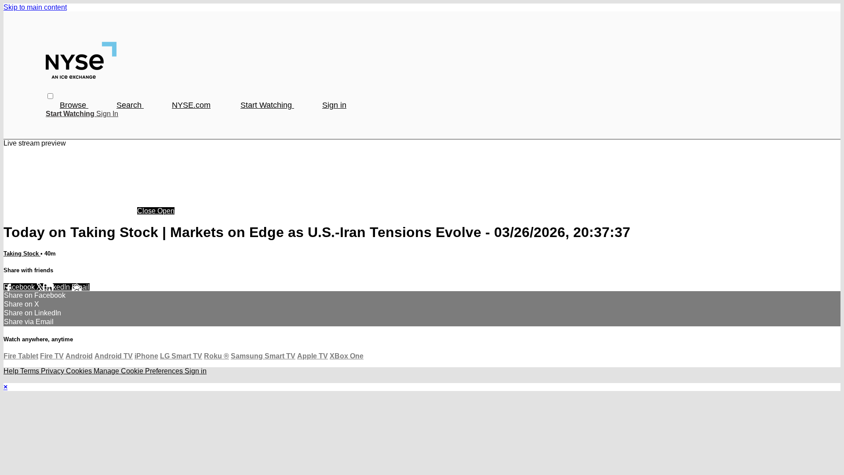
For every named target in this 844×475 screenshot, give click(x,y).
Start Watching (267, 105)
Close (147, 211)
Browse (74, 105)
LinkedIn (57, 287)
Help (12, 371)
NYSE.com (191, 105)
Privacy (53, 371)
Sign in (334, 105)
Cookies (80, 371)
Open (166, 211)
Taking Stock (22, 253)
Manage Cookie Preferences (139, 371)
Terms (30, 371)
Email (81, 287)
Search (130, 105)
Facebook (20, 287)
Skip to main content (35, 7)
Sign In (107, 113)
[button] (50, 96)
